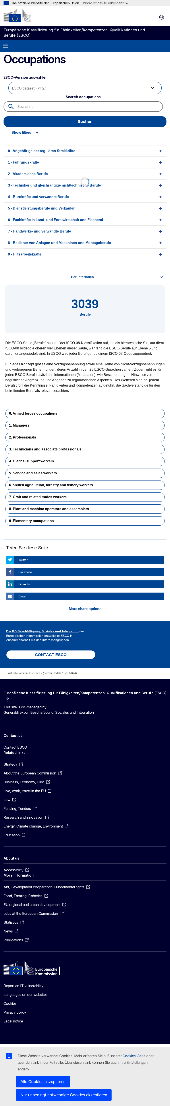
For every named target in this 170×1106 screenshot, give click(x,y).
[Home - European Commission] (17, 15)
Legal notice (13, 1021)
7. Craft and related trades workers (38, 497)
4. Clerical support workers (31, 461)
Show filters (21, 132)
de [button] (161, 17)
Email (22, 596)
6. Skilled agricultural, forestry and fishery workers (51, 485)
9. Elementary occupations (31, 521)
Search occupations (83, 97)
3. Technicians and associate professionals (45, 449)
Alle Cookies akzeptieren (43, 1081)
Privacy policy (15, 1012)
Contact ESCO (15, 747)
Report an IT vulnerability (23, 986)
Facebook (25, 572)
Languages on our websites (26, 994)
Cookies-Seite (134, 1056)
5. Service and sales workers (33, 473)
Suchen (85, 121)
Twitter (23, 560)
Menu (5, 46)
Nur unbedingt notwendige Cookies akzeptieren (63, 1095)
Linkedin (24, 584)
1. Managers (19, 425)
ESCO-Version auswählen (26, 77)
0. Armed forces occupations (33, 413)
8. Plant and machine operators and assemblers (49, 509)
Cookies (10, 1003)
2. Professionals (22, 437)
